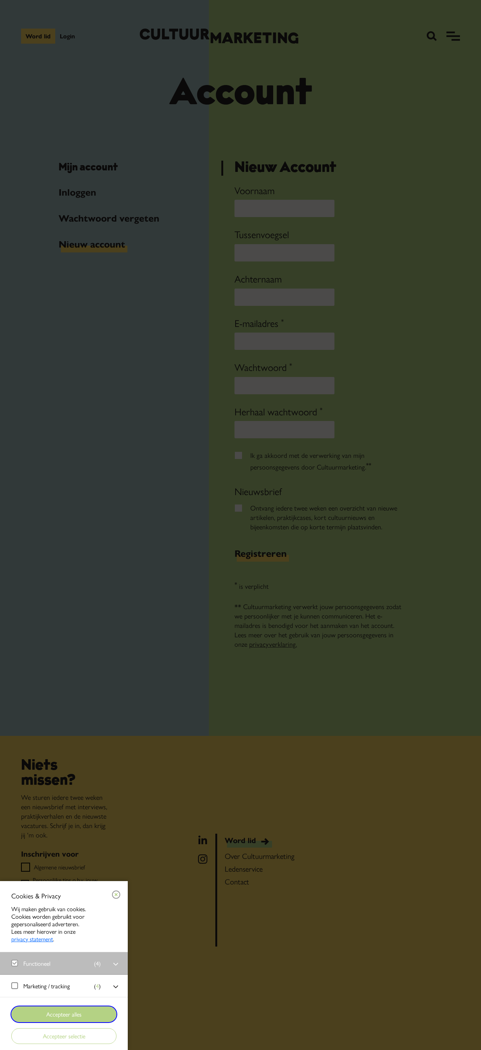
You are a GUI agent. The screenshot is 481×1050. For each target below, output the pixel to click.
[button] (56, 963)
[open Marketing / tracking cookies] (116, 987)
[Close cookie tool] (116, 894)
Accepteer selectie (64, 1036)
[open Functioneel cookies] (116, 964)
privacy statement (32, 939)
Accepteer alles (64, 1014)
